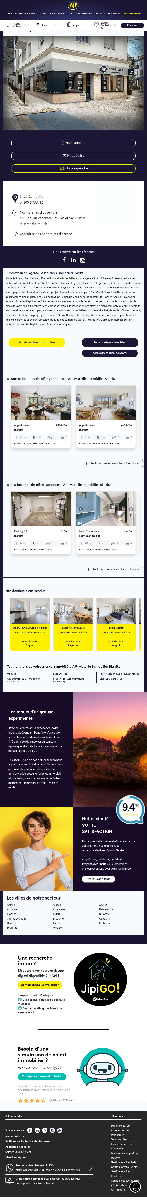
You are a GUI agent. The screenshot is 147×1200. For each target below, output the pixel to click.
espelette (58, 918)
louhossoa (105, 923)
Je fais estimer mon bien (36, 342)
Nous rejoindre (76, 168)
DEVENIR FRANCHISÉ (132, 14)
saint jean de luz (89, 536)
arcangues (59, 909)
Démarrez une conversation (40, 985)
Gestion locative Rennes (125, 1180)
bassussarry (106, 909)
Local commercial (89, 531)
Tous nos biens (119, 1139)
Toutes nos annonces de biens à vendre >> (115, 463)
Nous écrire (75, 156)
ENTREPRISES (114, 14)
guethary (104, 918)
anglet (103, 905)
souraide (12, 928)
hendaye (12, 923)
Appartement (22, 425)
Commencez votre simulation (42, 1076)
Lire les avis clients (98, 879)
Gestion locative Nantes (124, 1167)
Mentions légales (15, 1157)
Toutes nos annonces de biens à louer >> (116, 569)
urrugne (58, 928)
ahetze (11, 905)
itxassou (57, 923)
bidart (56, 914)
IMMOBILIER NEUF (84, 14)
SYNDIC (61, 14)
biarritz (18, 430)
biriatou (104, 914)
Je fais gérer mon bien (110, 342)
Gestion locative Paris (123, 1162)
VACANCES (100, 14)
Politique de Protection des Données (27, 1141)
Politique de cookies (17, 1147)
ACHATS (8, 14)
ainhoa (57, 905)
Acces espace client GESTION (110, 353)
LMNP (70, 14)
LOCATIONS (30, 14)
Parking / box (22, 531)
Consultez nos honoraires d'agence (46, 234)
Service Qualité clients (18, 1152)
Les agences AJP (120, 1125)
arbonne (12, 909)
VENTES (18, 14)
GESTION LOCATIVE (46, 14)
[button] (15, 403)
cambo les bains (17, 918)
